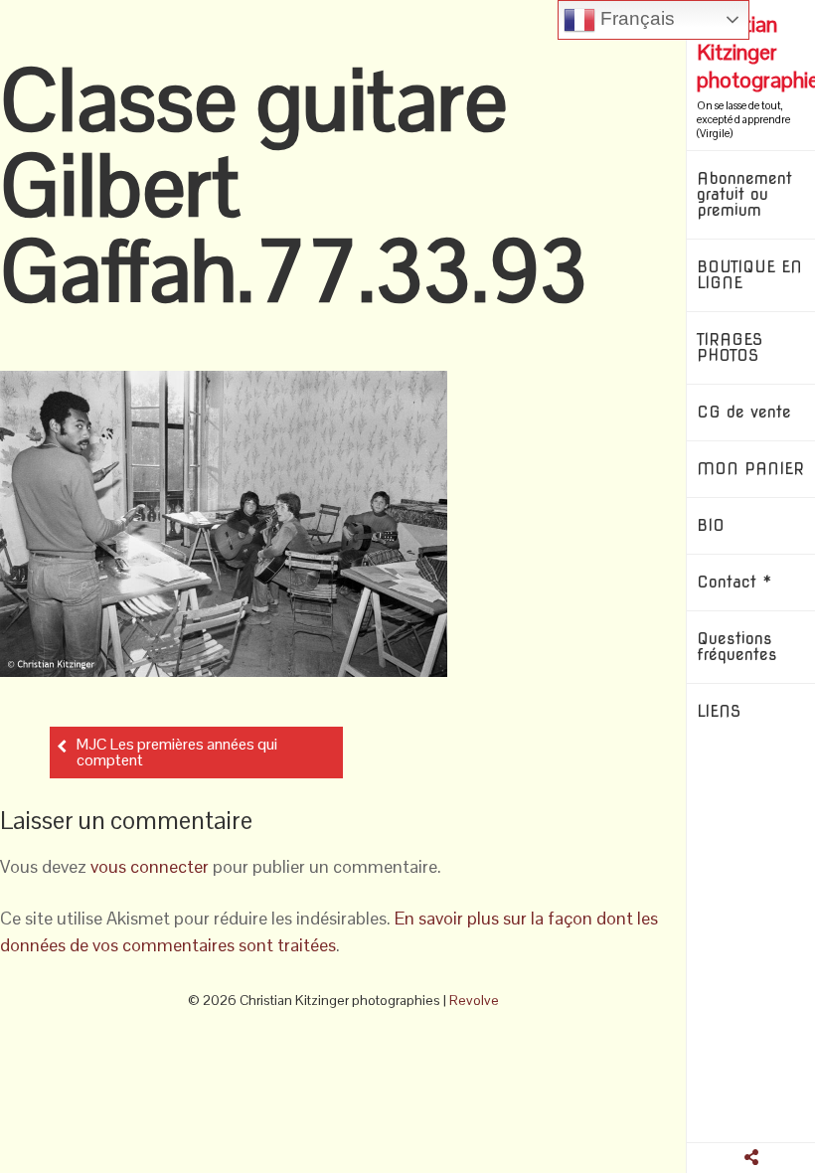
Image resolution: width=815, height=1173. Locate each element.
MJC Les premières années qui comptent (177, 752)
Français (635, 18)
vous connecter (149, 866)
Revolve (474, 1000)
